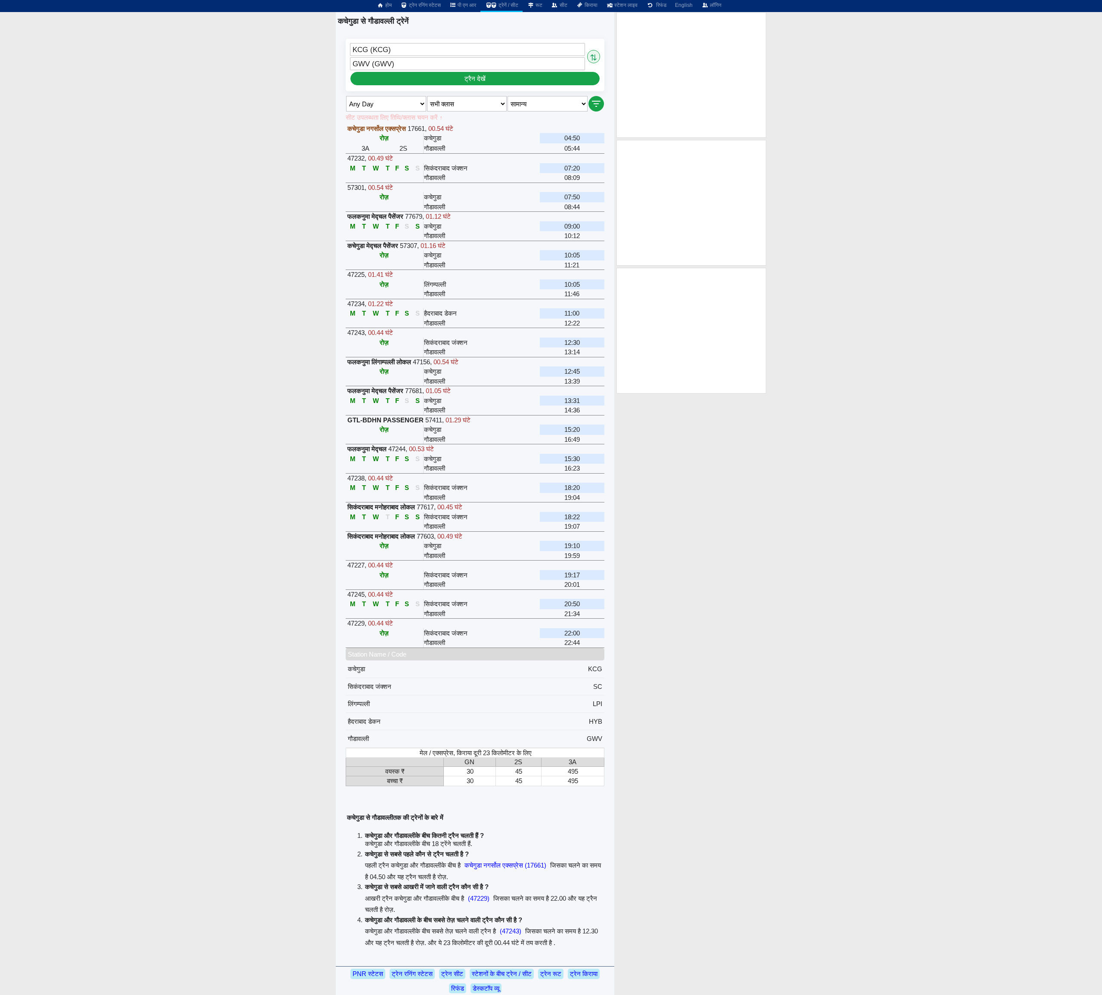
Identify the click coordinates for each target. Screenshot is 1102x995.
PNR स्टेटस (368, 973)
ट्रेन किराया (583, 973)
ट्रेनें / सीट (507, 5)
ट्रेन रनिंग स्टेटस (424, 5)
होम (388, 5)
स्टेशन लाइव (625, 5)
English (684, 5)
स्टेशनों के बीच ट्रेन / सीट (502, 973)
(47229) (478, 898)
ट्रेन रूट (550, 973)
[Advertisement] (691, 75)
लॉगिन (715, 5)
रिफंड (659, 5)
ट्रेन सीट (452, 973)
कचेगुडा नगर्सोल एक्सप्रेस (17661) (505, 865)
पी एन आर (466, 5)
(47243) (510, 931)
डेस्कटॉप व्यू (486, 988)
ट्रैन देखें (475, 78)
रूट (538, 5)
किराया (590, 5)
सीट (562, 5)
